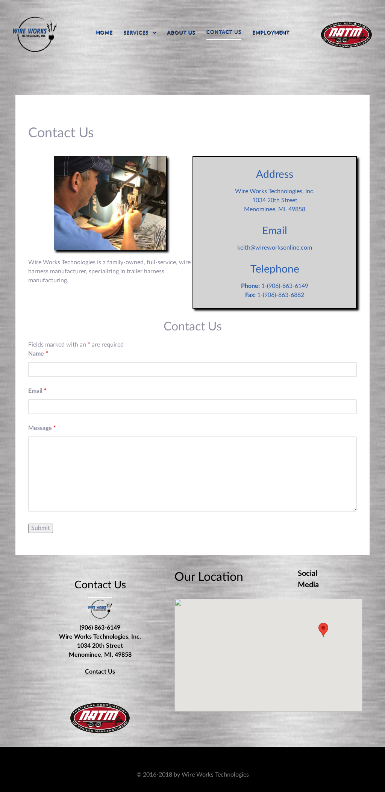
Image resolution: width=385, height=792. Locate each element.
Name (38, 354)
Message (42, 428)
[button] (323, 630)
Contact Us (100, 672)
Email (37, 391)
